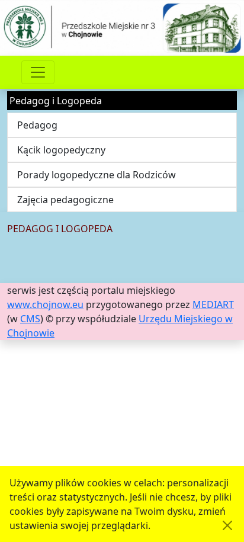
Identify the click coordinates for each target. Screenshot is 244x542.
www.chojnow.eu (45, 304)
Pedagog (37, 125)
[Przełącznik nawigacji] (37, 72)
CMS (30, 318)
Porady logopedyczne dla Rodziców (96, 174)
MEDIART (213, 304)
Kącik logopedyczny (61, 149)
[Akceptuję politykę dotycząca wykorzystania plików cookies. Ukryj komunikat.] (227, 525)
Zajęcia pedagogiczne (65, 199)
